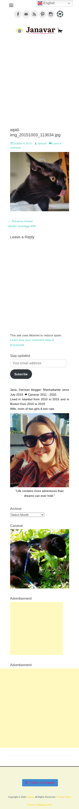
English (49, 3)
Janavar (42, 143)
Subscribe (21, 374)
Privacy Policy (63, 797)
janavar (30, 797)
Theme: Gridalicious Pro (39, 804)
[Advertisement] (39, 81)
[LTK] (59, 18)
